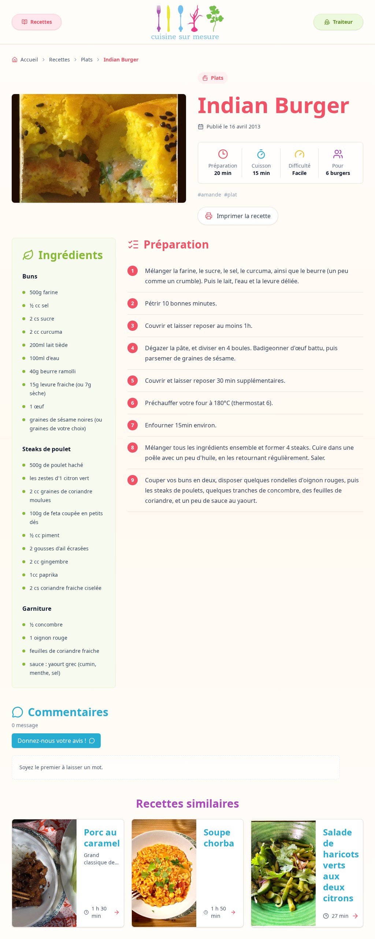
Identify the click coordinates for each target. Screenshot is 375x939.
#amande (209, 194)
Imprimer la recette (244, 216)
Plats (87, 59)
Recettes (41, 21)
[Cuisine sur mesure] (187, 22)
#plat (230, 194)
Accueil (29, 59)
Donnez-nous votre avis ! (52, 741)
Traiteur (343, 21)
